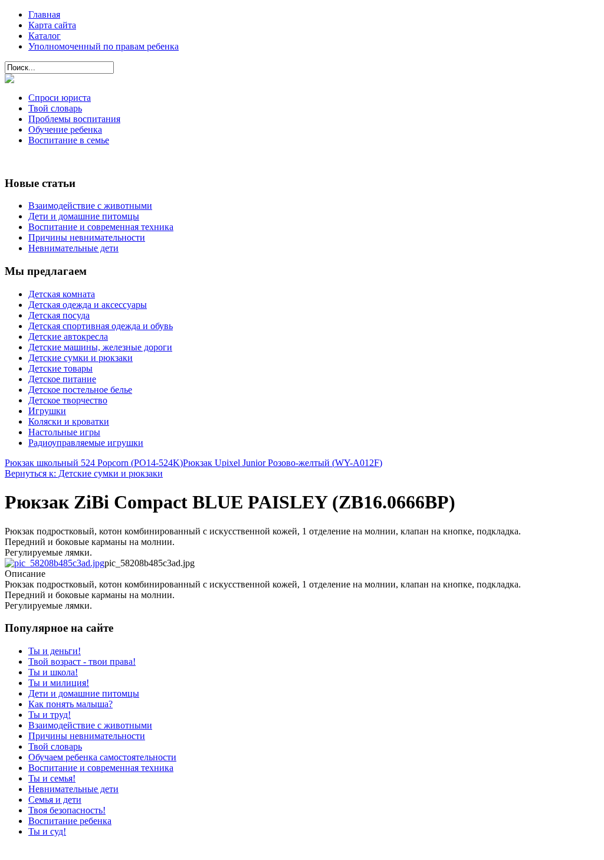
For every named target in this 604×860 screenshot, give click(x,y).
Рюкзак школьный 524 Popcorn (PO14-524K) (94, 463)
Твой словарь (55, 108)
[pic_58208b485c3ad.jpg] (54, 563)
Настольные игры (64, 432)
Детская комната (61, 294)
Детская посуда (59, 315)
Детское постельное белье (80, 390)
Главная (44, 14)
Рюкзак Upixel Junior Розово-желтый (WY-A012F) (282, 463)
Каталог (44, 36)
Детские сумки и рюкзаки (80, 358)
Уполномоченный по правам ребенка (103, 46)
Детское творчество (67, 400)
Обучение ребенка (65, 129)
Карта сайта (52, 25)
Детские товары (60, 368)
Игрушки (47, 411)
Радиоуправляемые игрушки (85, 443)
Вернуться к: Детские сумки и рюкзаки (84, 473)
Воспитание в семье (68, 140)
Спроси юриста (59, 98)
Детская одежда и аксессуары (87, 305)
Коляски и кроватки (68, 421)
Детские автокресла (68, 336)
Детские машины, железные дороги (100, 347)
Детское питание (62, 379)
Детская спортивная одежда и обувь (100, 326)
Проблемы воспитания (74, 119)
